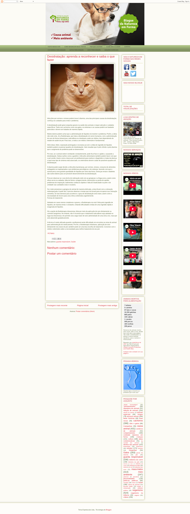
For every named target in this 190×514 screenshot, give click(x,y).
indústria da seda (128, 463)
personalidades (129, 479)
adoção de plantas (128, 412)
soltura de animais (134, 484)
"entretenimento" (129, 406)
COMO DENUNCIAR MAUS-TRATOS (75, 47)
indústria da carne (136, 460)
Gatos (126, 452)
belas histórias (129, 418)
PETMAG (50, 233)
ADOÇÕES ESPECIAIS (111, 50)
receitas (125, 482)
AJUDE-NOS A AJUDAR (113, 47)
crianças (139, 437)
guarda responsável (63, 242)
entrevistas (126, 446)
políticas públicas (130, 481)
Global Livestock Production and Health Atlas (132, 348)
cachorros (138, 420)
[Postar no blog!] (55, 239)
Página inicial (82, 305)
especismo (139, 446)
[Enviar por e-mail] (53, 239)
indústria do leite (135, 465)
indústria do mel (128, 467)
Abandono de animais (131, 408)
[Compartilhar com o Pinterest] (60, 239)
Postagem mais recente (57, 305)
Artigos (140, 414)
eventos (140, 448)
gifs (137, 455)
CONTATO (127, 47)
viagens (136, 495)
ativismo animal (132, 416)
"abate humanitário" (130, 404)
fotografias (133, 450)
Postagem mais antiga (107, 305)
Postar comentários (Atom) (85, 311)
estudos (130, 448)
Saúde (73, 242)
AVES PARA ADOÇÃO (94, 50)
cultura (130, 439)
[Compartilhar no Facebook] (58, 239)
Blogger (108, 510)
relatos (134, 482)
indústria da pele (133, 462)
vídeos (125, 497)
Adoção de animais (130, 410)
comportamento (129, 433)
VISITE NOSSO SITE (54, 47)
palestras (126, 477)
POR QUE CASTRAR (96, 47)
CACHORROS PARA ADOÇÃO (57, 50)
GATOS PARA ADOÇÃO (76, 50)
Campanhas (127, 426)
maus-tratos (137, 469)
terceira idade (128, 486)
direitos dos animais (130, 445)
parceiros (136, 477)
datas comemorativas (133, 440)
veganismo (137, 490)
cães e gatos (134, 423)
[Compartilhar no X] (57, 239)
